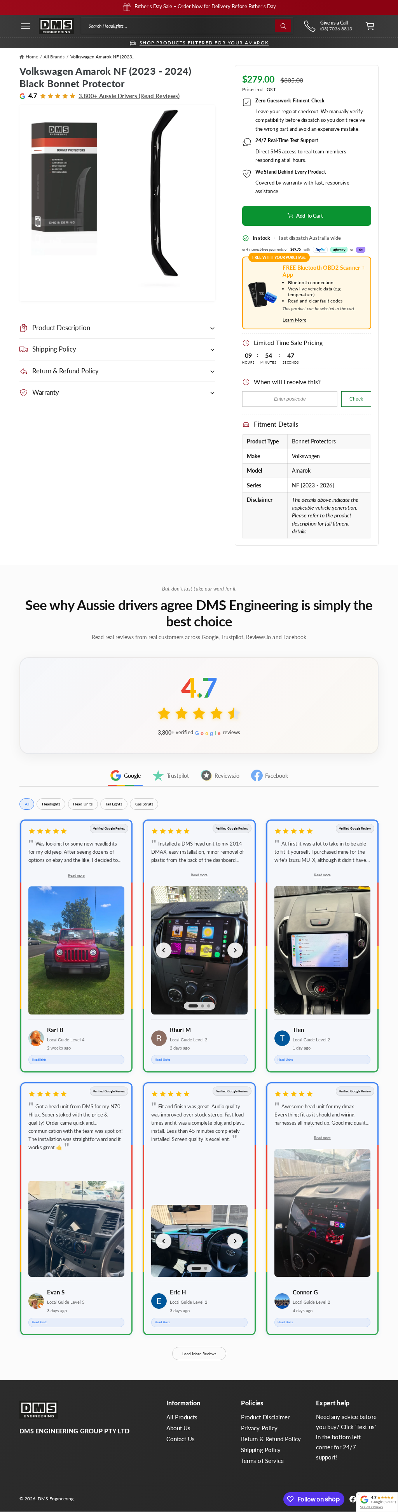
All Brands (54, 56)
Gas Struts (144, 804)
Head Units (83, 804)
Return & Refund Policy (270, 1439)
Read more (76, 875)
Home (32, 56)
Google (132, 775)
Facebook (276, 775)
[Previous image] (163, 950)
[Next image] (235, 950)
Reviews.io (227, 775)
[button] (26, 26)
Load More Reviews (199, 1353)
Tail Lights (113, 804)
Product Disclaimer (265, 1417)
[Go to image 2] (202, 1005)
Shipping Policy (260, 1450)
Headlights (51, 804)
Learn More (294, 320)
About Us (178, 1428)
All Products (181, 1417)
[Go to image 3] (208, 1005)
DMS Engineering (55, 1498)
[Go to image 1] (193, 1005)
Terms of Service (262, 1460)
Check (356, 399)
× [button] (359, 1494)
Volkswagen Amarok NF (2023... (103, 56)
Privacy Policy (259, 1428)
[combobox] (187, 26)
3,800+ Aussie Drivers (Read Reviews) (129, 96)
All (27, 804)
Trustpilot (178, 775)
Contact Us (180, 1439)
